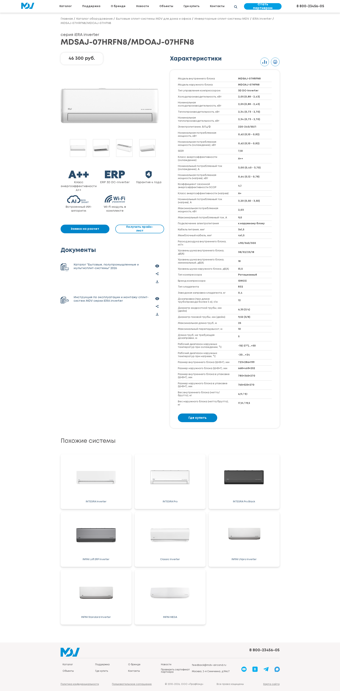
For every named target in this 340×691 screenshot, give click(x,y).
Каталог (65, 6)
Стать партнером (263, 6)
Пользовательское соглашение (132, 684)
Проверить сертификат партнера (175, 671)
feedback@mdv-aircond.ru (209, 665)
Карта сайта (271, 684)
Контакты (217, 6)
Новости (142, 6)
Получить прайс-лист (139, 229)
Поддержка (91, 6)
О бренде (118, 6)
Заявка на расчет (85, 229)
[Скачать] (157, 282)
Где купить (192, 6)
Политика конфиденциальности (80, 684)
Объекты (166, 6)
